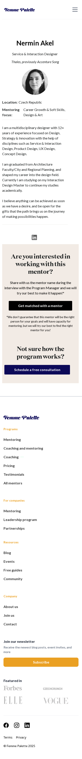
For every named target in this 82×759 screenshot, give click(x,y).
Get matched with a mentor (40, 306)
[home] (32, 9)
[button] (74, 9)
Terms (7, 737)
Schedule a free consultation (37, 370)
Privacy (21, 737)
